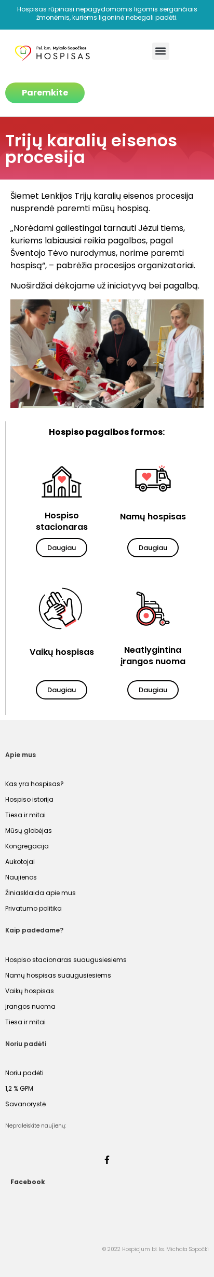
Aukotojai (20, 861)
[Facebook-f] (107, 1159)
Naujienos (21, 877)
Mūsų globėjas (28, 830)
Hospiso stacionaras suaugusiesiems (66, 959)
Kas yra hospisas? (34, 783)
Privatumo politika (33, 908)
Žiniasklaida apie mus (40, 892)
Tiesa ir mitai (25, 815)
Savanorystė (25, 1104)
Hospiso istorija (29, 799)
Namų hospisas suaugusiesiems (58, 975)
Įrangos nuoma (30, 1006)
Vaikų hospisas (29, 990)
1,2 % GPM (19, 1088)
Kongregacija (27, 846)
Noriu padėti (24, 1072)
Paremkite (45, 93)
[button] (160, 51)
